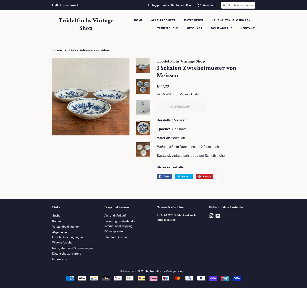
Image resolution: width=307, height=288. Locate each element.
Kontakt (248, 28)
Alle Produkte (163, 20)
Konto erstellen (181, 5)
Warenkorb (209, 5)
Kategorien (193, 20)
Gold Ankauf (221, 28)
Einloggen (154, 5)
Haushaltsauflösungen (231, 20)
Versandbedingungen (66, 226)
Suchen (57, 215)
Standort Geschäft (116, 237)
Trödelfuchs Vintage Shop (86, 24)
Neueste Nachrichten (171, 207)
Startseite (57, 50)
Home (138, 20)
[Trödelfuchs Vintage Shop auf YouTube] (218, 216)
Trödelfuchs (168, 28)
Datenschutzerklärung (66, 253)
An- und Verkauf (115, 215)
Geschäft (195, 28)
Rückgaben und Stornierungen (72, 248)
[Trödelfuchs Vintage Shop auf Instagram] (211, 216)
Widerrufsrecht (62, 242)
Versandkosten (190, 94)
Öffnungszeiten (114, 231)
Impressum (59, 259)
